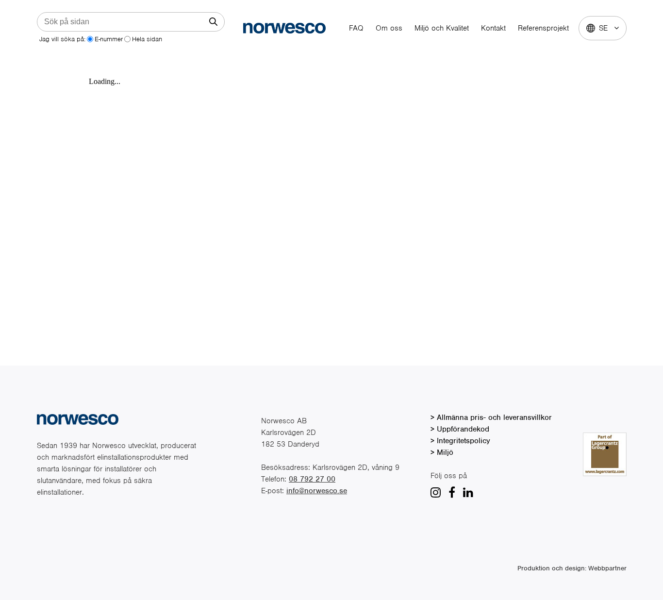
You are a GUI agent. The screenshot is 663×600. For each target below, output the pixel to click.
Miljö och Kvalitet (441, 28)
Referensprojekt (543, 28)
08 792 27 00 (312, 479)
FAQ (356, 28)
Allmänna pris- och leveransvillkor (494, 417)
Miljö (445, 452)
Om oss (389, 28)
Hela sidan (147, 39)
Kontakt (493, 28)
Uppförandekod (463, 429)
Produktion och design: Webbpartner (572, 568)
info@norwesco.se (316, 491)
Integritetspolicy (463, 441)
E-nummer (109, 39)
